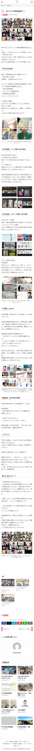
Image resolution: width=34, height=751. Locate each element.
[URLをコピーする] (30, 623)
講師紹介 (20, 743)
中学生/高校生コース (7, 743)
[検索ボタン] (32, 2)
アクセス (30, 743)
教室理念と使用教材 (14, 741)
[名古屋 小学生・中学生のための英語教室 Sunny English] (17, 2)
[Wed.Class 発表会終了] (7, 582)
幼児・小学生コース (24, 741)
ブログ (25, 743)
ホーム (6, 741)
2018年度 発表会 (7, 602)
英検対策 (15, 743)
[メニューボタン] (2, 2)
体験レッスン (17, 745)
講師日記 (5, 14)
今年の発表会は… (22, 587)
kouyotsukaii (17, 652)
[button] (3, 623)
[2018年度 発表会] (7, 598)
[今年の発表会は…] (22, 582)
